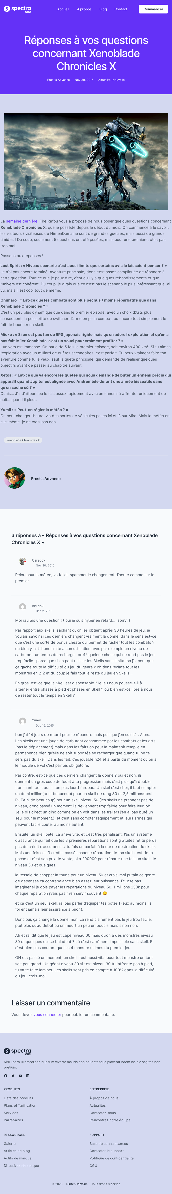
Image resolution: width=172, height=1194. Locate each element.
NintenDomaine (77, 1184)
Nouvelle (118, 80)
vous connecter (47, 1014)
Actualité (104, 80)
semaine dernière (21, 221)
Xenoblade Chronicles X (23, 440)
